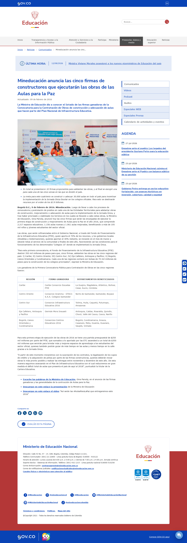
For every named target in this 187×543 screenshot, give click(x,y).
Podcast (128, 96)
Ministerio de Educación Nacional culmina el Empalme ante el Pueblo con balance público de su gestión (145, 171)
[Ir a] (67, 152)
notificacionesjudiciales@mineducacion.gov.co (72, 468)
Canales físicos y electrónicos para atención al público (47, 471)
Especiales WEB (132, 109)
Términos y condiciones (34, 511)
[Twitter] (25, 413)
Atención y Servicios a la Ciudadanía (81, 41)
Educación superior (152, 41)
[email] (30, 413)
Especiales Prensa (133, 115)
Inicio (20, 40)
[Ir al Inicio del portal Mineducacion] (148, 453)
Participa (102, 40)
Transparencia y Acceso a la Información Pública (44, 41)
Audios (127, 103)
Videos (127, 90)
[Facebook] (20, 413)
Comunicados (45, 49)
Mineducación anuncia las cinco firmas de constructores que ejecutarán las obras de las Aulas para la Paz (73, 49)
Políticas (51, 511)
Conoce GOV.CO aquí (159, 537)
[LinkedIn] (40, 413)
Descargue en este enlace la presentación (45, 387)
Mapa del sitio (64, 511)
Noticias (165, 40)
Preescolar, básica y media (131, 41)
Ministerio (113, 40)
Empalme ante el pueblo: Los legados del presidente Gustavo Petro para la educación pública (145, 151)
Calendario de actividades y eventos (144, 122)
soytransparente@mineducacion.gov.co (60, 466)
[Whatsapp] (35, 413)
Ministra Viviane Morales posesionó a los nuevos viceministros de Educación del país (115, 63)
